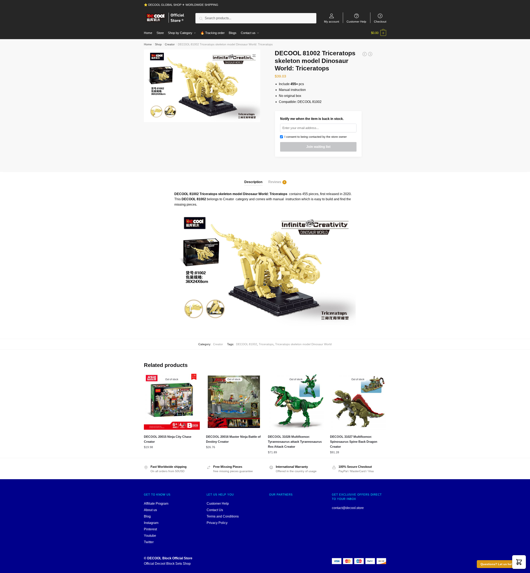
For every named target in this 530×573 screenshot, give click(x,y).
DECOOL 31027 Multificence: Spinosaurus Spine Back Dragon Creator (353, 442)
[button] (519, 562)
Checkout (380, 21)
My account (331, 21)
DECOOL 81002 (246, 344)
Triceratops (266, 344)
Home (148, 44)
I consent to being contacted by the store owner (315, 136)
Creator (170, 44)
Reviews (274, 182)
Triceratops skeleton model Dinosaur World (303, 344)
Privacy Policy (217, 523)
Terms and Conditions (223, 516)
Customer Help (356, 21)
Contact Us (215, 510)
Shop (158, 44)
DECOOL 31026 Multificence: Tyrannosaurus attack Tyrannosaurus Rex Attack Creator (295, 442)
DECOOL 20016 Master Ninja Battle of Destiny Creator (233, 439)
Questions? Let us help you (500, 564)
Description (253, 182)
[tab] (253, 178)
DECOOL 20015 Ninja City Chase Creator (167, 439)
